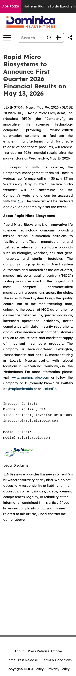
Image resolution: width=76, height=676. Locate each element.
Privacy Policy (59, 669)
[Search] (49, 37)
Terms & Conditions (57, 660)
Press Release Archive (45, 651)
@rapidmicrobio (20, 389)
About (19, 651)
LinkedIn (49, 389)
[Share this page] (70, 38)
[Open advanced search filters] (59, 37)
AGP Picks (10, 6)
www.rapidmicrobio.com (30, 377)
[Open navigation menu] (7, 38)
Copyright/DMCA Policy (25, 669)
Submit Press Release (21, 660)
